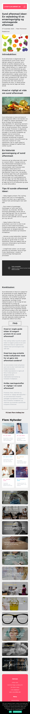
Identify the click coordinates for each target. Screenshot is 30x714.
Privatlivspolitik (17, 711)
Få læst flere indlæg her (15, 413)
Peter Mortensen (21, 28)
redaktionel (6, 31)
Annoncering (15, 700)
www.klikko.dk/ (16, 692)
